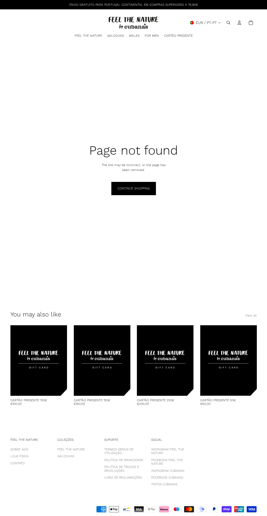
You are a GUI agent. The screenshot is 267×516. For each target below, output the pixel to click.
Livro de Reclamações (123, 477)
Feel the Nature (71, 449)
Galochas (65, 456)
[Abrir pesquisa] (228, 22)
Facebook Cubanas (167, 477)
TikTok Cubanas (164, 484)
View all (251, 315)
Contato (17, 463)
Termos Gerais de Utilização (119, 451)
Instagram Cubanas (167, 471)
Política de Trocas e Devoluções (121, 468)
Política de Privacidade (123, 460)
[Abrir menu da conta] (239, 22)
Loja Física (19, 456)
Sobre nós (19, 449)
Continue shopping (134, 188)
